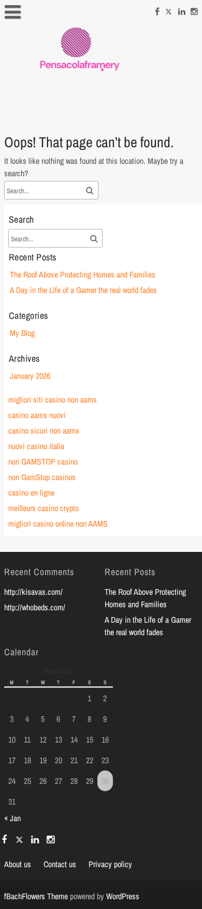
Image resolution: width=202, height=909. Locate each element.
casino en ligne (31, 492)
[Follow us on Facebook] (157, 10)
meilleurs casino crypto (43, 508)
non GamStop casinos (42, 477)
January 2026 (30, 375)
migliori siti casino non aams (52, 399)
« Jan (12, 818)
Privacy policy (110, 864)
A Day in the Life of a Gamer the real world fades (83, 290)
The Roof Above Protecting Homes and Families (82, 274)
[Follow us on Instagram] (194, 10)
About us (17, 864)
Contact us (60, 864)
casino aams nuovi (37, 415)
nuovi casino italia (36, 446)
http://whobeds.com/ (34, 607)
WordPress (122, 896)
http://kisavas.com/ (33, 591)
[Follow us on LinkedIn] (181, 10)
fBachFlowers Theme (36, 896)
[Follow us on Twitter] (169, 10)
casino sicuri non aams (43, 430)
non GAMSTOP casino (43, 461)
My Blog (22, 332)
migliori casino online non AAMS (58, 523)
